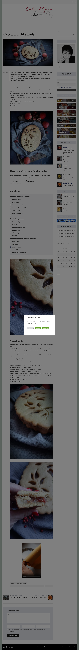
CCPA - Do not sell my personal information (37, 323)
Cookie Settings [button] (31, 328)
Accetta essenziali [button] (45, 328)
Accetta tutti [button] (38, 328)
